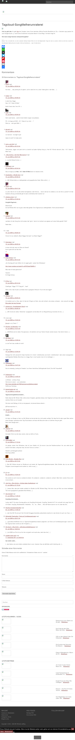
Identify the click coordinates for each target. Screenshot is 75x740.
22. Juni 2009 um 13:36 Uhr (12, 510)
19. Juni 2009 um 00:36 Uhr (12, 177)
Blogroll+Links (5, 719)
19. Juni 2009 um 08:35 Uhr (12, 244)
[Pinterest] (37, 61)
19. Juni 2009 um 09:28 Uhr (12, 308)
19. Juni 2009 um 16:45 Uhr (12, 431)
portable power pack (10, 535)
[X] (37, 52)
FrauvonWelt (8, 440)
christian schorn (9, 197)
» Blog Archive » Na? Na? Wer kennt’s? (16, 155)
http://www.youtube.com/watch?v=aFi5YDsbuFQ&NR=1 (20, 266)
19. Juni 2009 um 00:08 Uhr (12, 98)
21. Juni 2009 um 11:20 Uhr (12, 496)
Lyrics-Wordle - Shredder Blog (13, 459)
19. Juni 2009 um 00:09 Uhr (12, 114)
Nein (2, 731)
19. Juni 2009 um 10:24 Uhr (12, 320)
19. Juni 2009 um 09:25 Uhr (12, 298)
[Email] (37, 64)
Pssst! (7, 84)
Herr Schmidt (9, 494)
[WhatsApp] (37, 49)
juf (6, 472)
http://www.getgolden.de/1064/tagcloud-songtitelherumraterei (21, 384)
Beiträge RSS (30, 713)
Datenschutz (4, 715)
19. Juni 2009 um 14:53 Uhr (12, 391)
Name (37, 574)
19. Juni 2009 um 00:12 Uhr (12, 146)
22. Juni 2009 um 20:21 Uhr (12, 518)
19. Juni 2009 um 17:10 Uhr (12, 442)
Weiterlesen (9, 731)
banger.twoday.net (10, 389)
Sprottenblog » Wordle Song (12, 175)
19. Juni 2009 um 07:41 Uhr (12, 218)
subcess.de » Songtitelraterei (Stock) (15, 306)
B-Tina (7, 281)
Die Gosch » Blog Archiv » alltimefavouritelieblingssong (20, 527)
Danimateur (8, 242)
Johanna (7, 428)
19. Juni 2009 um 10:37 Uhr (12, 328)
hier (18, 31)
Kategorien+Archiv (6, 717)
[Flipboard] (37, 58)
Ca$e (6, 112)
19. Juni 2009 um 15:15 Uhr (12, 412)
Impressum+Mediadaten (7, 713)
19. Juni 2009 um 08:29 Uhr (12, 233)
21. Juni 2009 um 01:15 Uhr (12, 485)
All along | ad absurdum (11, 326)
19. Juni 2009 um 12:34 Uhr (12, 351)
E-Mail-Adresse (37, 580)
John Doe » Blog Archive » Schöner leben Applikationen (20, 483)
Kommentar (37, 556)
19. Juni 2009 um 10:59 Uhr (12, 340)
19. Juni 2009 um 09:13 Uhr (12, 260)
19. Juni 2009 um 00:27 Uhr (12, 157)
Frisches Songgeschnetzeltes (13, 508)
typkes (7, 96)
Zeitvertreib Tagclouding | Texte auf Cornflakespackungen (20, 516)
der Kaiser (8, 338)
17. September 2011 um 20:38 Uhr (14, 537)
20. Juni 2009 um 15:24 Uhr (12, 474)
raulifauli (7, 216)
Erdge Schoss (9, 258)
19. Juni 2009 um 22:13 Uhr (12, 461)
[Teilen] (37, 67)
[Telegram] (37, 55)
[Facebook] (37, 46)
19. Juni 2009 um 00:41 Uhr (12, 188)
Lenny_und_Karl (9, 144)
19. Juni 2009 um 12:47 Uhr (12, 365)
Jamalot (7, 410)
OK (73, 729)
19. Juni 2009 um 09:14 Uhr (12, 283)
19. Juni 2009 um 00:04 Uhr (12, 86)
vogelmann (8, 166)
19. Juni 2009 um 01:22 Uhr (12, 199)
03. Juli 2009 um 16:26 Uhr (12, 529)
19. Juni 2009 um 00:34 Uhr (12, 168)
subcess (7, 296)
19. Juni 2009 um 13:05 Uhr (12, 376)
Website (4, 587)
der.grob (7, 129)
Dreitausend (8, 374)
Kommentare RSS (31, 715)
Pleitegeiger (8, 363)
